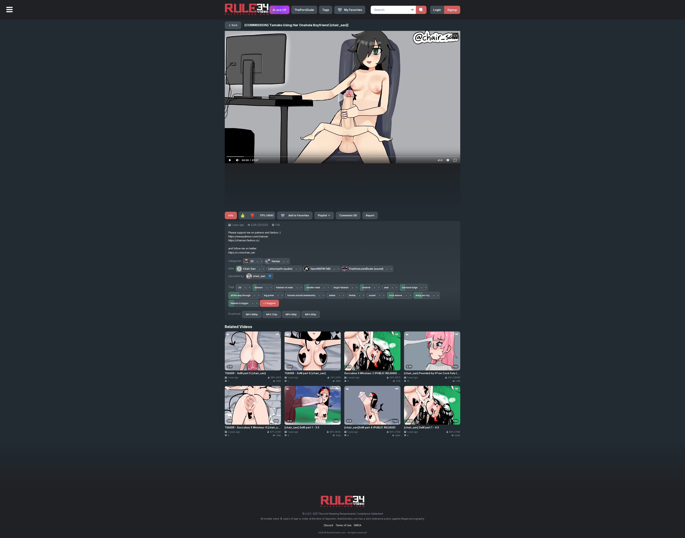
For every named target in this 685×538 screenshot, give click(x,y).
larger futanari (341, 287)
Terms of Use (343, 525)
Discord (328, 525)
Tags (325, 10)
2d (239, 287)
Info (230, 215)
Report (370, 215)
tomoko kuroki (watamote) (301, 295)
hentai (352, 295)
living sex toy (423, 295)
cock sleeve (395, 295)
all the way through (240, 295)
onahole (366, 287)
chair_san (259, 276)
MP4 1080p (252, 314)
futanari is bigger (239, 303)
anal (386, 287)
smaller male (313, 287)
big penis (269, 295)
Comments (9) (348, 215)
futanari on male (284, 287)
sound (372, 295)
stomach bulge (410, 287)
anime (332, 295)
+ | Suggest (269, 303)
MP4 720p (271, 314)
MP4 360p (310, 314)
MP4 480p (291, 314)
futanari (259, 287)
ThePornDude (304, 10)
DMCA (357, 525)
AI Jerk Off (279, 9)
